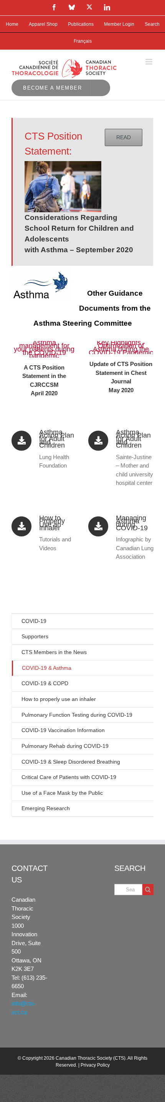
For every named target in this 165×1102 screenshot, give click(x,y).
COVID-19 (33, 621)
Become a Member (52, 88)
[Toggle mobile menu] (149, 62)
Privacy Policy (95, 1065)
